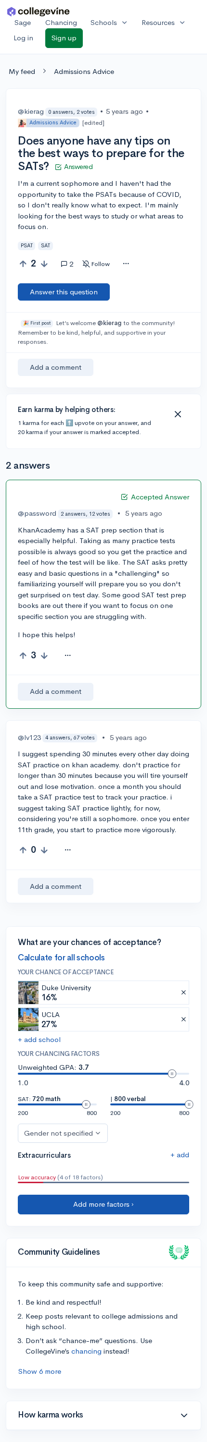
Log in (23, 37)
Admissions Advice (84, 71)
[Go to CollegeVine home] (38, 11)
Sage (22, 22)
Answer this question (64, 291)
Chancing (61, 22)
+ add (179, 1154)
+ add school (39, 1039)
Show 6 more (39, 1371)
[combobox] (126, 264)
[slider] (172, 1073)
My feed (22, 71)
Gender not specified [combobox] (58, 1133)
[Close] (177, 414)
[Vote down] (44, 263)
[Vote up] (23, 263)
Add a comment (55, 367)
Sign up (64, 37)
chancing (86, 1351)
